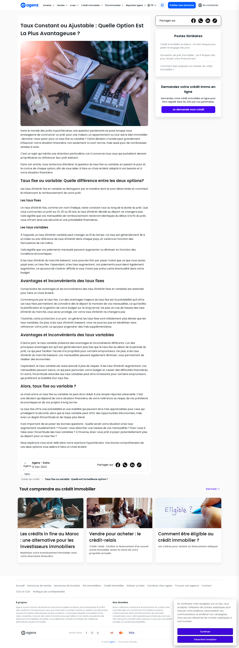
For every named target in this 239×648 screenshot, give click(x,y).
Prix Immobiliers (92, 585)
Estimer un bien (136, 585)
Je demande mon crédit (188, 109)
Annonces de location (67, 585)
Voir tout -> (213, 489)
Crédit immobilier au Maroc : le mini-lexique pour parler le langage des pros (188, 46)
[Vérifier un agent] (162, 5)
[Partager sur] (139, 465)
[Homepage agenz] (30, 5)
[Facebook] (86, 632)
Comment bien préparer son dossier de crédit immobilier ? (186, 67)
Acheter (47, 5)
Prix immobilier (113, 5)
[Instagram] (92, 632)
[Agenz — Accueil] (28, 633)
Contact (207, 585)
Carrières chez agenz (159, 585)
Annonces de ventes (39, 585)
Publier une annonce (182, 5)
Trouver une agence (187, 585)
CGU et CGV (23, 591)
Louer (73, 5)
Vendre (61, 5)
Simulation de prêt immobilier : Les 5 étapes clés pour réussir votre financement (187, 57)
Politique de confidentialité (49, 591)
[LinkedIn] (97, 632)
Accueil (20, 585)
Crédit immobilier (90, 5)
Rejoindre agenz (134, 5)
